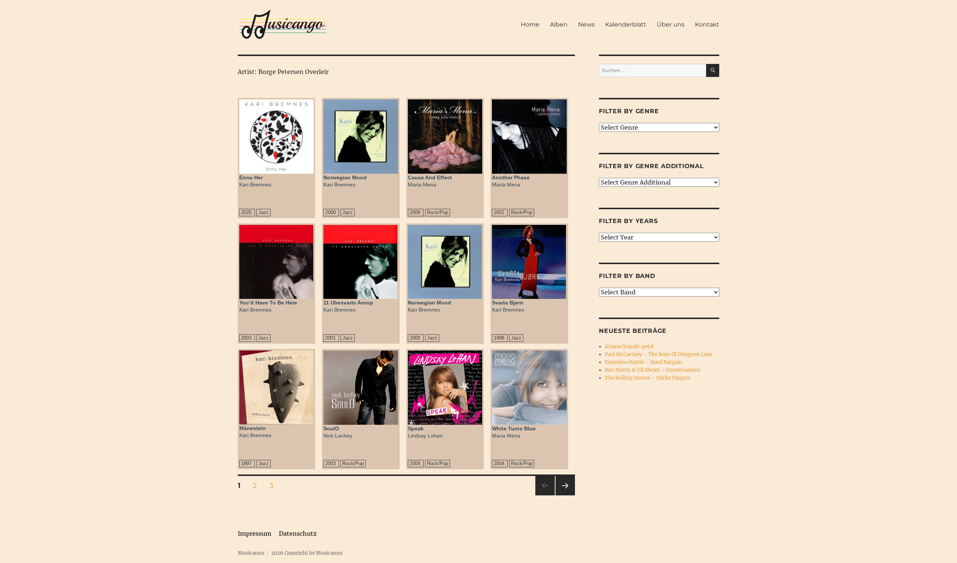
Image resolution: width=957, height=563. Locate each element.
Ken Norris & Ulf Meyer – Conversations (653, 370)
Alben (558, 24)
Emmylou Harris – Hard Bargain (643, 362)
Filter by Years (628, 221)
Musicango (251, 553)
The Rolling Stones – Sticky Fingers (647, 378)
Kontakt (707, 24)
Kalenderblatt (625, 24)
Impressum (254, 533)
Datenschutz (298, 533)
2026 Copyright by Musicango (306, 553)
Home (530, 24)
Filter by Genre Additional (651, 166)
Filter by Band (627, 275)
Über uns (670, 24)
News (586, 24)
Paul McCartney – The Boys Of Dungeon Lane (659, 354)
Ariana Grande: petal (629, 346)
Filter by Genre (629, 111)
